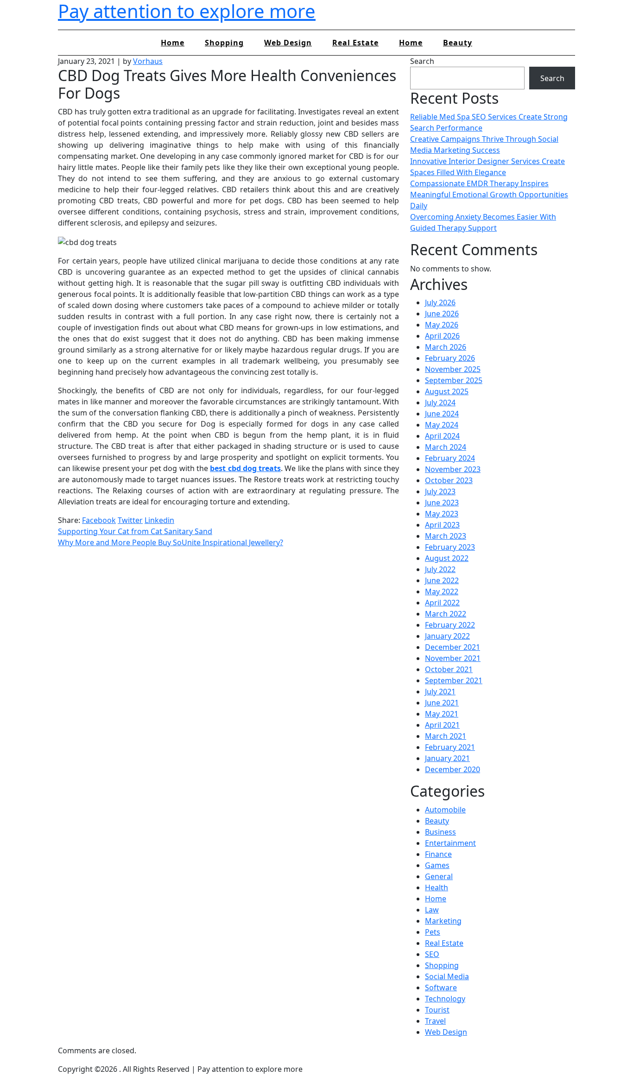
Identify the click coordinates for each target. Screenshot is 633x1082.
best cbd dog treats (245, 468)
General (439, 876)
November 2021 (453, 658)
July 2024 (440, 402)
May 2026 (441, 325)
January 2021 (447, 758)
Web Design (288, 43)
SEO (432, 954)
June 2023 (442, 502)
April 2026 (442, 336)
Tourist (437, 1010)
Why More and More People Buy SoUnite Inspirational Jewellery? (170, 542)
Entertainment (450, 843)
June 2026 (442, 313)
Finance (438, 854)
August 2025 (446, 391)
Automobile (445, 810)
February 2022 (450, 625)
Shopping (224, 43)
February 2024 (450, 458)
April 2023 (442, 525)
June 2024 (442, 414)
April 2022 (442, 603)
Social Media (447, 976)
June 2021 (442, 703)
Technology (445, 999)
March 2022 (445, 614)
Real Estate (355, 43)
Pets (432, 932)
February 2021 (450, 747)
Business (440, 832)
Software (441, 987)
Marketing (443, 921)
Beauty (457, 43)
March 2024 (445, 447)
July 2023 (440, 491)
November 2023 (453, 469)
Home (172, 43)
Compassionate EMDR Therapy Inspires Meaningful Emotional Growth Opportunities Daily (489, 194)
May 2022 (441, 591)
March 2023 (445, 536)
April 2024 (442, 436)
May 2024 (441, 425)
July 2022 (440, 569)
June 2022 (442, 580)
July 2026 (440, 302)
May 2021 (441, 714)
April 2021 (442, 725)
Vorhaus (148, 61)
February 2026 (450, 358)
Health (436, 887)
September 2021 (453, 680)
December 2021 (452, 647)
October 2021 (449, 669)
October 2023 (449, 480)
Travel (435, 1021)
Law (432, 910)
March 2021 (445, 736)
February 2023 (450, 547)
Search (422, 61)
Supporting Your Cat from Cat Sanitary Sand (135, 531)
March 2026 (445, 347)
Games (437, 865)
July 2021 (440, 691)
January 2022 (447, 636)
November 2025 (453, 369)
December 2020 (452, 769)
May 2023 (441, 514)
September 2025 (453, 380)
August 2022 (446, 558)
